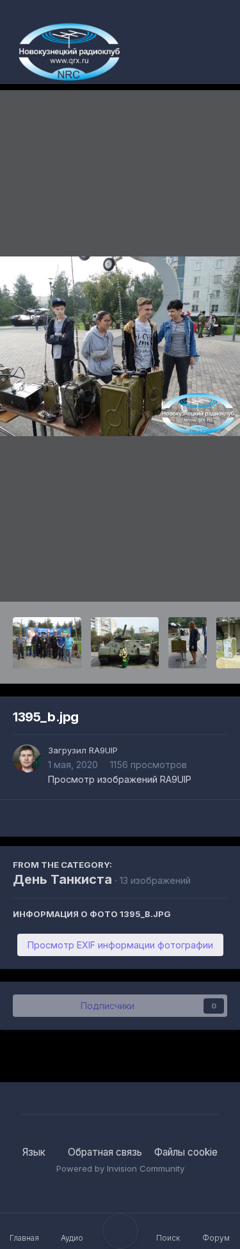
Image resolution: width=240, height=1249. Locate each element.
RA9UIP (103, 750)
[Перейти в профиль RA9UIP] (27, 758)
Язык (35, 1152)
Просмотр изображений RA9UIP (119, 779)
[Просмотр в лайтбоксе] (120, 346)
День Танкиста (62, 879)
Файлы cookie (186, 1152)
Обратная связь (105, 1152)
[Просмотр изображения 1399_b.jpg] (47, 642)
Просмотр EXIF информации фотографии (120, 944)
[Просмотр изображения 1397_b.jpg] (187, 642)
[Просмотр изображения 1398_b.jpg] (125, 642)
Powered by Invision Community (120, 1168)
